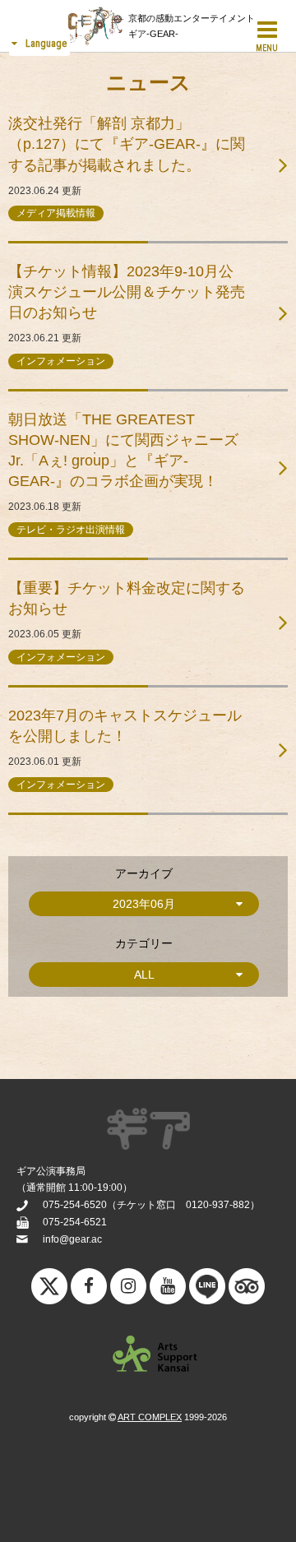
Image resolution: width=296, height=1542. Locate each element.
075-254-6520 (75, 1205)
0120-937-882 (218, 1205)
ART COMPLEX (150, 1417)
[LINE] (207, 1290)
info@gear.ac (72, 1239)
